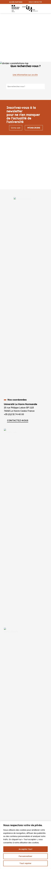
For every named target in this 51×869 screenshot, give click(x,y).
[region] (25, 845)
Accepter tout (25, 849)
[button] (47, 15)
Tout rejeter (25, 863)
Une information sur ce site (25, 75)
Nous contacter (35, 2)
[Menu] (2, 7)
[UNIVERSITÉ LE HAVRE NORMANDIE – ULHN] (24, 8)
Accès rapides (15, 2)
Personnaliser (25, 856)
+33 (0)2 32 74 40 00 (14, 414)
